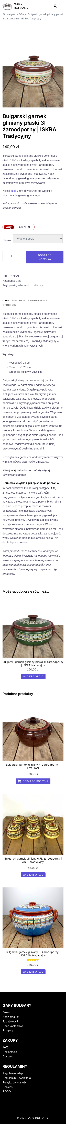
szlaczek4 (23, 285)
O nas (6, 1012)
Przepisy (8, 1030)
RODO (7, 1091)
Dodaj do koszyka (45, 257)
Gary (23, 14)
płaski (12, 285)
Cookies (8, 1087)
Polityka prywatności (15, 1082)
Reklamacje (10, 1051)
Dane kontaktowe (13, 1026)
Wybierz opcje (33, 676)
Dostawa (8, 1056)
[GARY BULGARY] (7, 6)
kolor (7, 240)
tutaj (13, 190)
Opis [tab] (6, 300)
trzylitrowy (37, 285)
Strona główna (10, 14)
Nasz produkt (10, 1017)
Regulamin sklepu (13, 1073)
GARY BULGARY (21, 6)
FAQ (5, 1047)
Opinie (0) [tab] (9, 305)
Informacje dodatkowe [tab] (29, 300)
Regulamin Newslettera (17, 1078)
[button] (55, 6)
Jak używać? (10, 1021)
